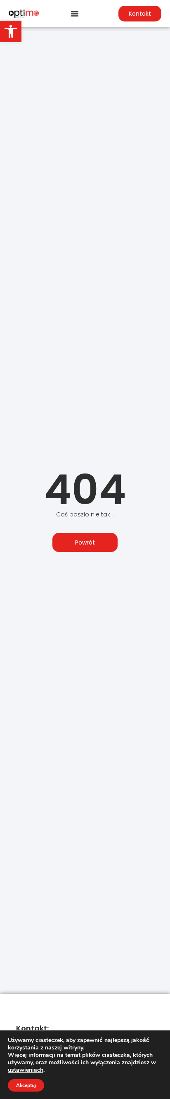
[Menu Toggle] (75, 14)
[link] (10, 31)
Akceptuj (26, 1085)
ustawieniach (25, 1070)
